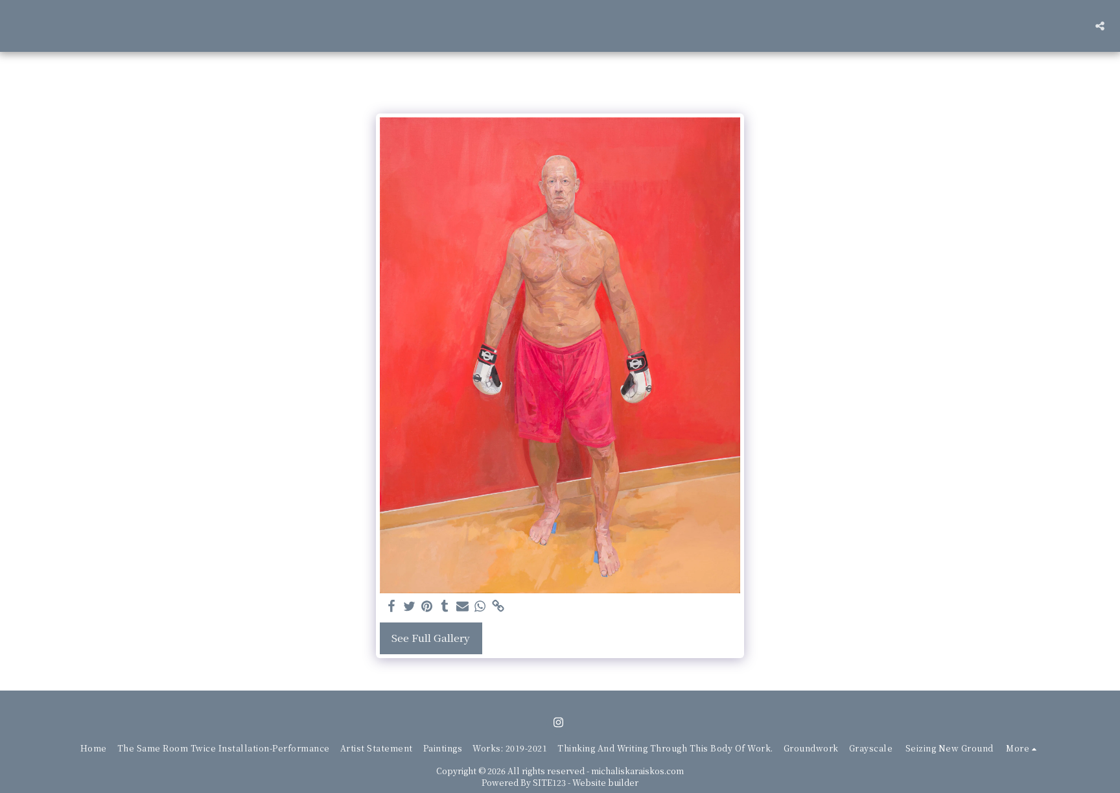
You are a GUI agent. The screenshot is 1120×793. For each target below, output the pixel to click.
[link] (498, 606)
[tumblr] (444, 606)
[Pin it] (427, 606)
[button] (1100, 26)
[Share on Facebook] (391, 606)
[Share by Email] (462, 606)
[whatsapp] (480, 606)
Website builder (605, 782)
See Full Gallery (430, 637)
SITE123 (549, 782)
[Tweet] (409, 606)
